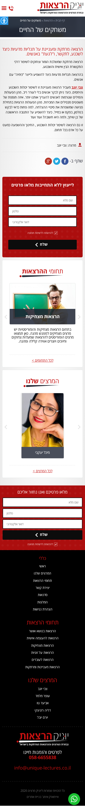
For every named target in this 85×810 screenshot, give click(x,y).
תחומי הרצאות (42, 580)
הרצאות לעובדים (43, 659)
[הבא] (79, 317)
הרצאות (48, 20)
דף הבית (60, 20)
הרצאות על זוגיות (42, 652)
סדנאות (42, 594)
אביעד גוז (43, 703)
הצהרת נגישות (42, 609)
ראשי (42, 566)
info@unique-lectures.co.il (42, 767)
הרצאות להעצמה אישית (43, 638)
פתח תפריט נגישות (4, 21)
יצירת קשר (43, 587)
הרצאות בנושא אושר (42, 631)
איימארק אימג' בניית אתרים (43, 797)
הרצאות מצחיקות (42, 645)
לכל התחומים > (42, 360)
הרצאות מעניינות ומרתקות (42, 667)
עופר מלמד (42, 696)
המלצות (42, 602)
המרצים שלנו (42, 573)
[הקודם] (5, 317)
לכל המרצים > (42, 471)
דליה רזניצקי (42, 710)
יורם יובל (42, 717)
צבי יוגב (77, 87)
